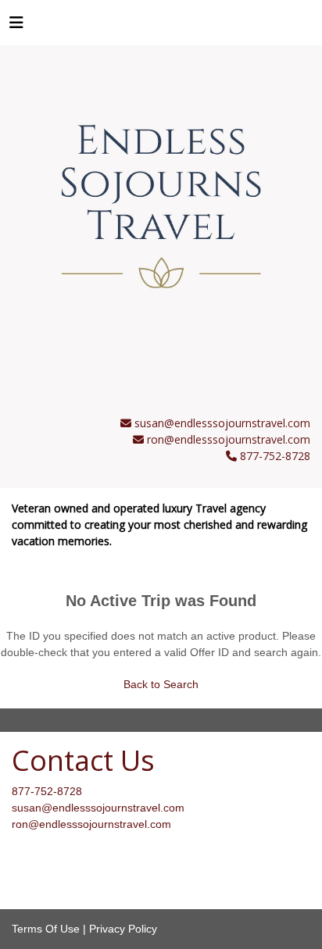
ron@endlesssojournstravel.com (228, 439)
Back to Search (161, 684)
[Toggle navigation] (16, 26)
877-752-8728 (47, 791)
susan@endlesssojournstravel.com (222, 423)
